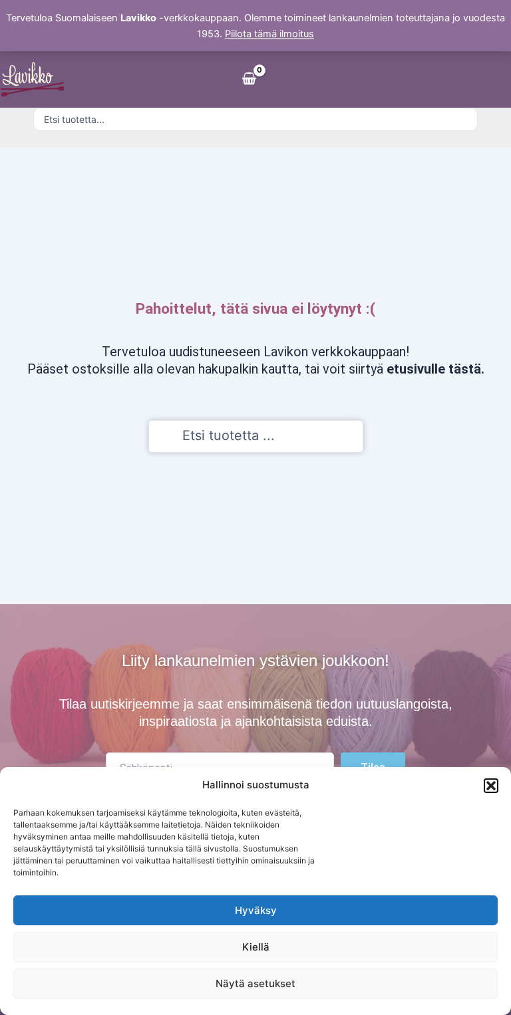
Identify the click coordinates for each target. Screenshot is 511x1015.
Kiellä (255, 947)
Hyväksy (256, 910)
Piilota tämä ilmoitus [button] (269, 34)
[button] (491, 785)
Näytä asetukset (255, 983)
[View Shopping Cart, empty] (248, 79)
